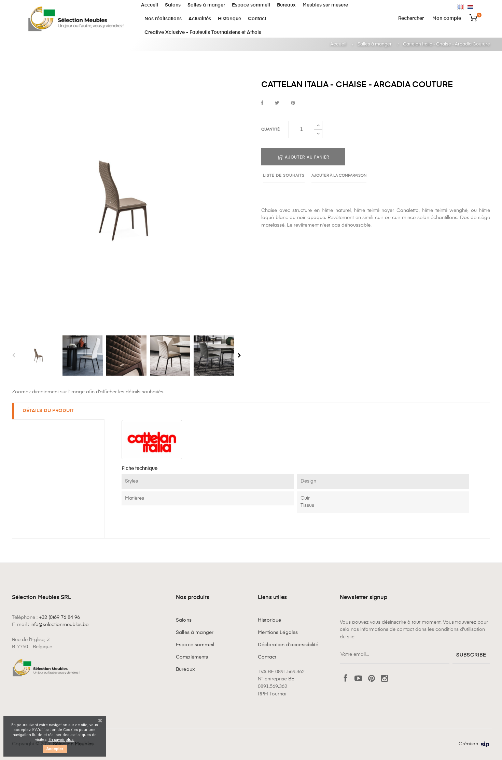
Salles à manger (194, 632)
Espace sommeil (195, 644)
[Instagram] (384, 679)
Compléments (192, 657)
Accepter (54, 749)
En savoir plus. (61, 739)
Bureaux (185, 669)
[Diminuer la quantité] (318, 133)
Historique (269, 620)
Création (468, 744)
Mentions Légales (278, 632)
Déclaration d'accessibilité (288, 644)
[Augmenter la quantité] (318, 125)
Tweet (277, 103)
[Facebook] (345, 679)
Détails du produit (48, 410)
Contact (267, 657)
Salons (184, 620)
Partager (262, 103)
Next (239, 355)
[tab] (58, 411)
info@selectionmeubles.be (59, 624)
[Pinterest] (371, 679)
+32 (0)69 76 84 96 (59, 617)
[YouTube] (358, 679)
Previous (13, 355)
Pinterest (293, 103)
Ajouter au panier (306, 157)
